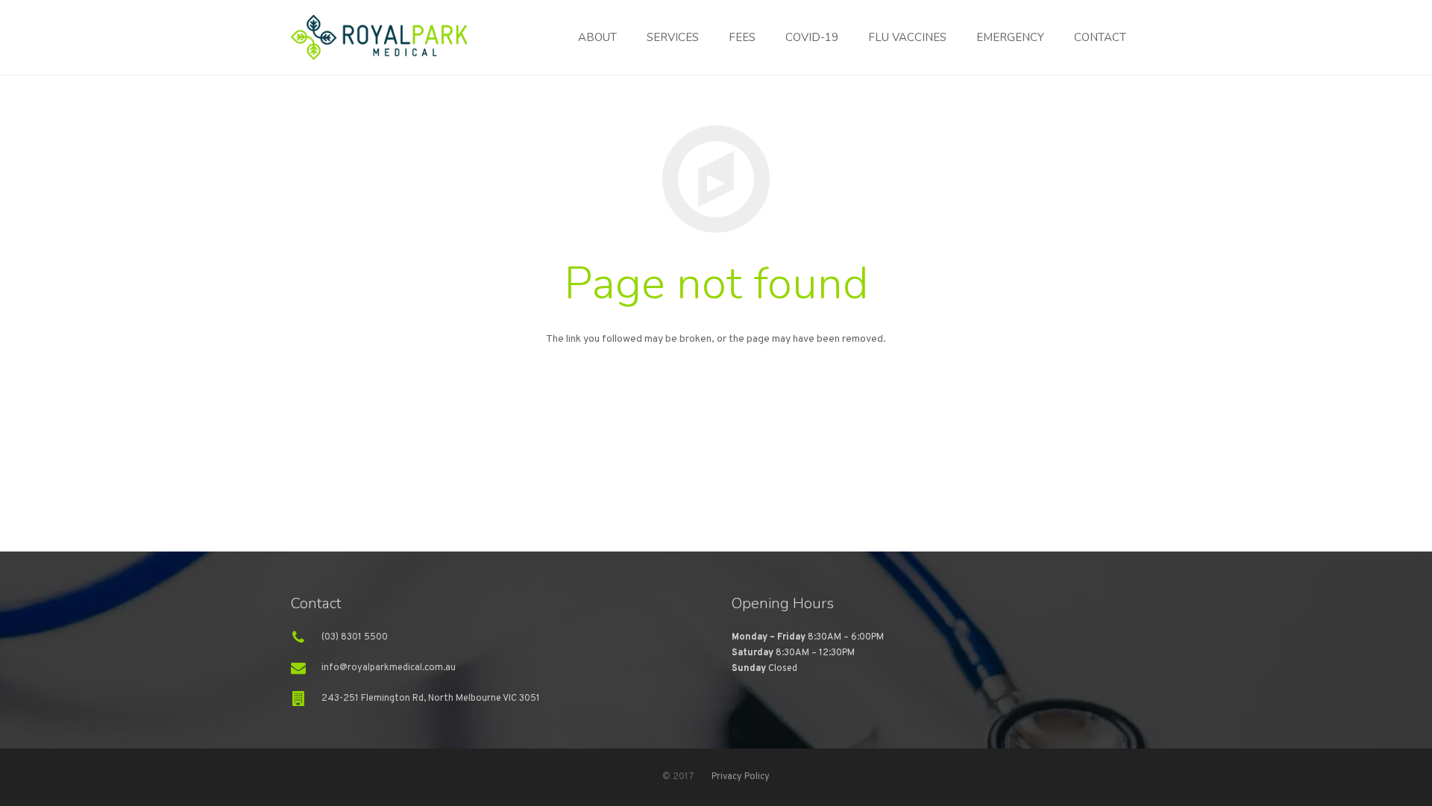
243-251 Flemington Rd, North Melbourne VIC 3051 (430, 699)
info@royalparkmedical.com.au (388, 668)
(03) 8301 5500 (354, 637)
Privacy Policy (741, 777)
